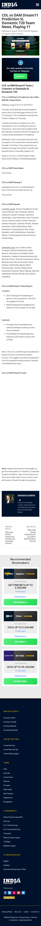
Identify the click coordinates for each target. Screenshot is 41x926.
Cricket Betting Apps (11, 754)
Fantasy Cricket (9, 718)
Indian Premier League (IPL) (13, 817)
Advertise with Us (25, 920)
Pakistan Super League (11, 837)
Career (26, 912)
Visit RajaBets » (20, 602)
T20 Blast (7, 842)
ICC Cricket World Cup (11, 829)
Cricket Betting (9, 745)
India (5, 769)
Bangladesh (7, 802)
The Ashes (7, 833)
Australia (6, 773)
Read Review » (20, 596)
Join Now (20, 76)
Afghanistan (8, 798)
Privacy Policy (24, 917)
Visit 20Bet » (20, 641)
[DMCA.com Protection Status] (9, 897)
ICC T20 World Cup (10, 825)
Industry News (7, 912)
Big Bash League (9, 846)
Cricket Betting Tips (10, 749)
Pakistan (6, 781)
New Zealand (8, 793)
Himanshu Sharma (26, 495)
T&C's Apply (22, 591)
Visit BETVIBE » (20, 681)
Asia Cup (6, 821)
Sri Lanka (6, 785)
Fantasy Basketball (10, 730)
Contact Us (35, 912)
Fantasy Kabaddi (9, 726)
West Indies (7, 789)
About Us (17, 912)
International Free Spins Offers (14, 869)
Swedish (6, 865)
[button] (5, 892)
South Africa (8, 777)
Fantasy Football (9, 722)
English (6, 861)
